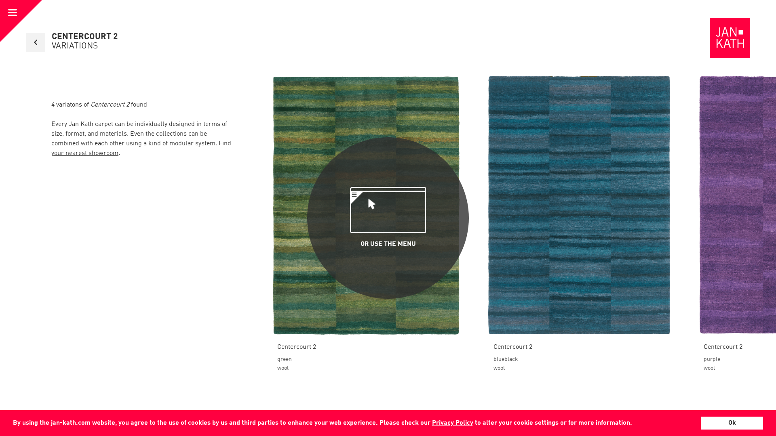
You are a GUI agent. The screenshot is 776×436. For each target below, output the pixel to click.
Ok (732, 423)
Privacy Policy (452, 423)
